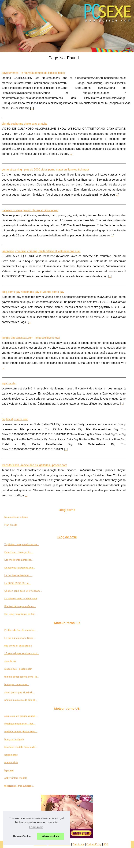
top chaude (9, 383)
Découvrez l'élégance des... (19, 567)
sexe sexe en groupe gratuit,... (21, 716)
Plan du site (10, 524)
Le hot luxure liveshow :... (18, 575)
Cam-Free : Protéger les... (18, 552)
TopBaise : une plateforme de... (21, 544)
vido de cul (10, 661)
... (32, 108)
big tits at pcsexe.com (15, 419)
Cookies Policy (94, 844)
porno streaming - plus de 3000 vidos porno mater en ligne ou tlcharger (45, 169)
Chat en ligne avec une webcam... (23, 590)
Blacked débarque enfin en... (20, 606)
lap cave (9, 770)
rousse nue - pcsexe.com (18, 668)
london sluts (11, 754)
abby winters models (15, 777)
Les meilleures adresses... (18, 559)
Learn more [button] (36, 827)
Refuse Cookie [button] (22, 836)
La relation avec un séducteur (20, 598)
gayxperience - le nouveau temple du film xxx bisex (33, 72)
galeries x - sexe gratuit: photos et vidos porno (30, 210)
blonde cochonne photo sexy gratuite (24, 123)
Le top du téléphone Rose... (19, 638)
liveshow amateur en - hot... (19, 723)
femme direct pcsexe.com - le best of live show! (31, 337)
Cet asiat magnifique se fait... (20, 614)
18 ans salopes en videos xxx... (21, 653)
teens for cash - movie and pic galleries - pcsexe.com (34, 465)
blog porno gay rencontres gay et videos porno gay (33, 291)
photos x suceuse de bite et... (20, 699)
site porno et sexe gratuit (18, 645)
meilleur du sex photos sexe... (20, 731)
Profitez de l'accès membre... (20, 630)
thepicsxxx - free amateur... (19, 785)
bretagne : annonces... (16, 684)
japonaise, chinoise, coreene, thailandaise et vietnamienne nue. (41, 251)
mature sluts (11, 762)
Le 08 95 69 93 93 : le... (17, 583)
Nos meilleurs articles (16, 517)
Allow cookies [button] (50, 836)
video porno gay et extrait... (19, 692)
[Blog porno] (67, 26)
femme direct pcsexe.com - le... (21, 676)
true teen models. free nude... (20, 747)
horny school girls (14, 739)
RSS (105, 844)
